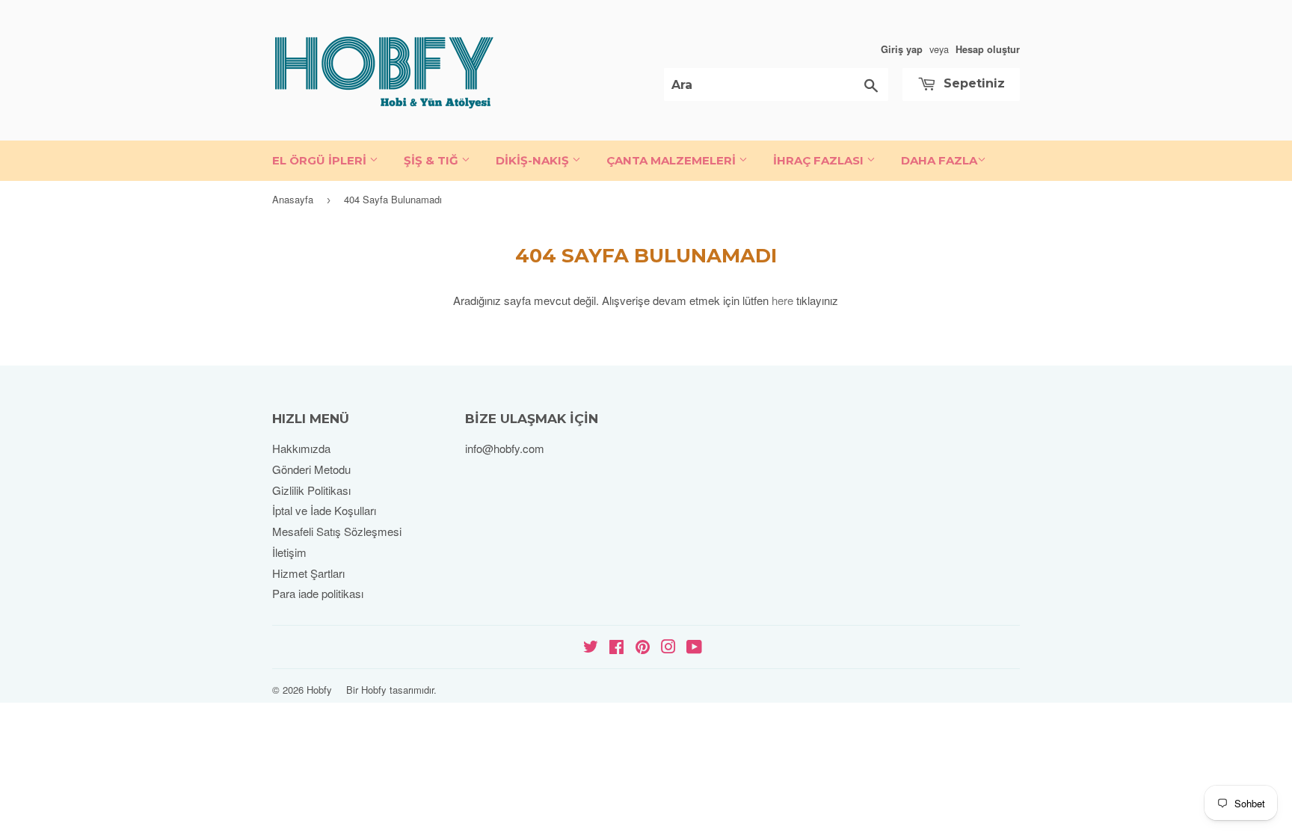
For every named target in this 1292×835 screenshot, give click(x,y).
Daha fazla (939, 160)
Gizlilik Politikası (311, 490)
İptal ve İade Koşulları (324, 510)
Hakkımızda (301, 448)
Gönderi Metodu (311, 469)
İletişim (289, 552)
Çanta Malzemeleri (672, 160)
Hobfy (319, 690)
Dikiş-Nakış (534, 160)
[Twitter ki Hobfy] (590, 648)
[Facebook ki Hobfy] (616, 648)
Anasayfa (292, 199)
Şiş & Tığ (432, 160)
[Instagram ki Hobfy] (668, 648)
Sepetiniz (972, 83)
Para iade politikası (317, 593)
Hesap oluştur (988, 49)
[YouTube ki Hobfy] (694, 648)
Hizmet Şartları (308, 573)
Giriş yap (902, 49)
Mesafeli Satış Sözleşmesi (337, 531)
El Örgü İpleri (320, 160)
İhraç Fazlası (820, 160)
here (782, 300)
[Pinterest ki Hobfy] (642, 648)
